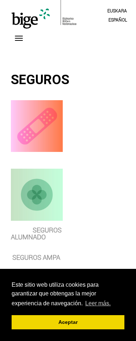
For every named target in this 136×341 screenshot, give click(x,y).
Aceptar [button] (68, 322)
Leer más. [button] (98, 303)
